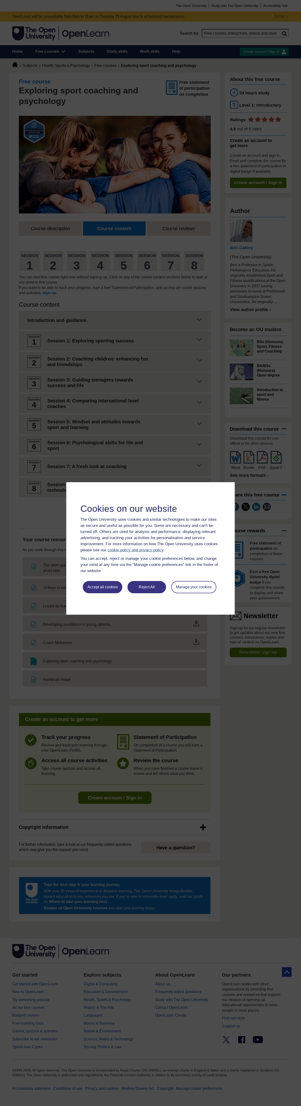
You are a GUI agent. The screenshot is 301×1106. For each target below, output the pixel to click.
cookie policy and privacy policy (135, 550)
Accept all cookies (102, 587)
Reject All (147, 587)
